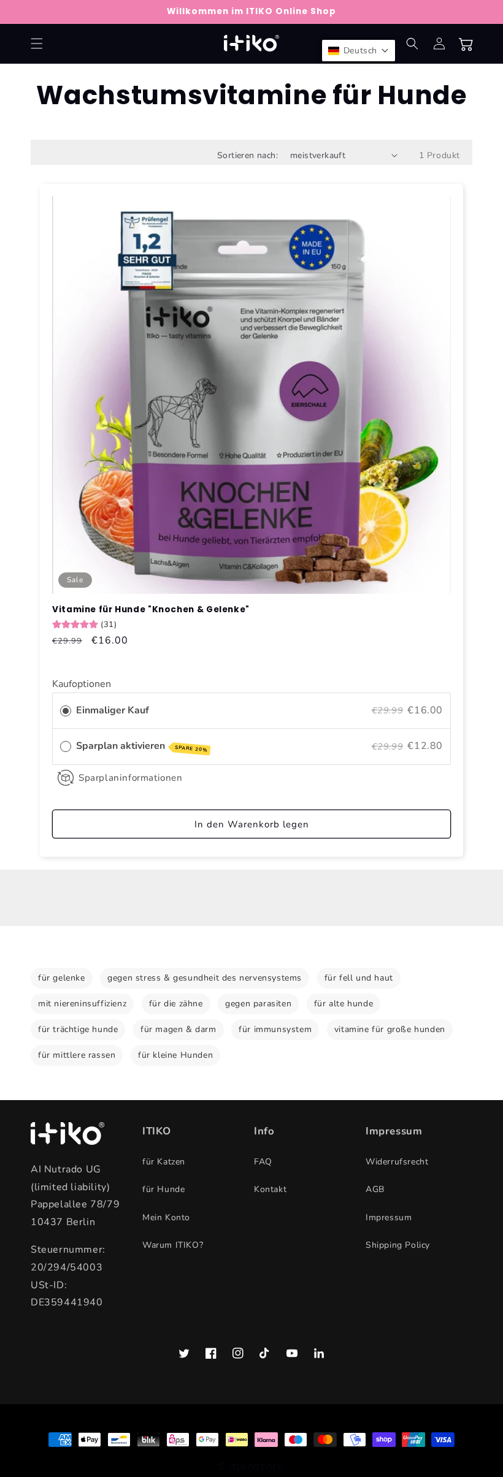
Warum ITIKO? (172, 1245)
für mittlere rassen (76, 1055)
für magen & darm (178, 1029)
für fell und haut (358, 978)
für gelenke (61, 978)
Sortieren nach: (247, 155)
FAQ (263, 1162)
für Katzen (163, 1162)
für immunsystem (275, 1029)
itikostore (257, 1466)
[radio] (65, 711)
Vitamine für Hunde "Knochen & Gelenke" (151, 609)
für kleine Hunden (175, 1055)
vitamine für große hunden (389, 1029)
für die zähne (176, 1003)
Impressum (389, 1217)
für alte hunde (343, 1003)
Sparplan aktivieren (142, 746)
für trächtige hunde (78, 1029)
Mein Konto (166, 1217)
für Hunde (163, 1189)
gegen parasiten (258, 1003)
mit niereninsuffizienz (82, 1003)
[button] (36, 43)
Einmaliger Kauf (112, 710)
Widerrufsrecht (397, 1162)
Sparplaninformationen (131, 778)
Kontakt (270, 1189)
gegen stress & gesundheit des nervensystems (204, 978)
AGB (375, 1189)
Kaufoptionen (81, 684)
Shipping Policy (398, 1245)
